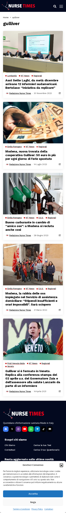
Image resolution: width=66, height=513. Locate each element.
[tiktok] (43, 429)
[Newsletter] (49, 429)
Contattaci (48, 509)
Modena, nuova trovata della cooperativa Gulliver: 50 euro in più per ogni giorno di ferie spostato (30, 155)
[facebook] (5, 429)
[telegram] (37, 429)
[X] (12, 429)
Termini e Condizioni (21, 509)
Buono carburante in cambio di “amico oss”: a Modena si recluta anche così (29, 226)
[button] (61, 465)
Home (6, 17)
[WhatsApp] (31, 429)
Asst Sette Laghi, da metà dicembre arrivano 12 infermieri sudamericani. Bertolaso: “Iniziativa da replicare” (31, 84)
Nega (33, 502)
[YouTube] (24, 429)
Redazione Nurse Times (20, 93)
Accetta (33, 493)
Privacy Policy (37, 509)
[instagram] (18, 429)
